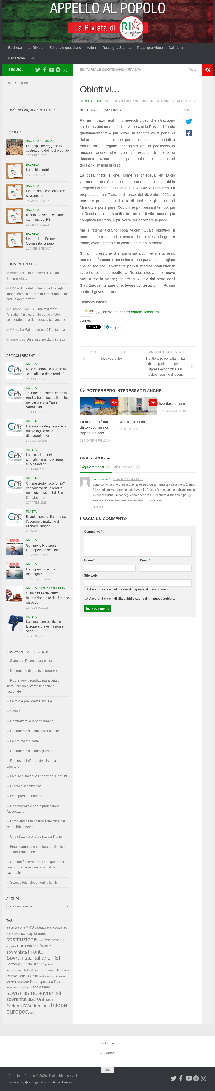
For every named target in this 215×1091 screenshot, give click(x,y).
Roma (9, 987)
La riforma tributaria (24, 741)
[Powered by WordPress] (26, 1082)
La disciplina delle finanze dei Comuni (38, 776)
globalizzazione (32, 964)
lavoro (51, 970)
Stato (49, 999)
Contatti (109, 1053)
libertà (21, 976)
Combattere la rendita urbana (32, 721)
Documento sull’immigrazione (32, 751)
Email (145, 560)
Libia (29, 976)
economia (11, 946)
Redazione (16, 58)
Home (109, 1043)
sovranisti (49, 993)
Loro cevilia (100, 479)
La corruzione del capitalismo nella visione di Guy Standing (46, 459)
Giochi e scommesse (25, 786)
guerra (49, 964)
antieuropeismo (15, 927)
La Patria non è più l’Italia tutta (42, 329)
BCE (23, 933)
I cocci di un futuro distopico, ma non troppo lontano (95, 427)
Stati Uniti (36, 999)
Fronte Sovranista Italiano (28, 955)
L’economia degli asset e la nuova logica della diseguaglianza (46, 430)
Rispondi (97, 506)
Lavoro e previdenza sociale (31, 701)
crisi (40, 940)
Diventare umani (171, 403)
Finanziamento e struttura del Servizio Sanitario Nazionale (36, 849)
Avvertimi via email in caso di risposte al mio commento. (130, 589)
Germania (13, 964)
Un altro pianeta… (133, 422)
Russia (18, 987)
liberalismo (62, 970)
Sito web (90, 575)
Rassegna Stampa (116, 48)
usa (31, 1012)
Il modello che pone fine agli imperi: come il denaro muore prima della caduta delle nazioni (36, 293)
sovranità (16, 999)
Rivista (134, 70)
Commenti (98, 467)
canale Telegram (145, 312)
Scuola (15, 711)
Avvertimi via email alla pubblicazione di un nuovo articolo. (132, 598)
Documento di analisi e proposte (34, 670)
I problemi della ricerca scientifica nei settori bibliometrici (35, 823)
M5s (36, 976)
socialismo (41, 987)
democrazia (54, 940)
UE (44, 1006)
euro (21, 945)
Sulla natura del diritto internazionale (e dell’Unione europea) (47, 597)
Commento (93, 531)
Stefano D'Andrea (24, 1005)
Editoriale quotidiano (65, 48)
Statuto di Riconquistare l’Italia (32, 661)
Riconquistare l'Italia (47, 981)
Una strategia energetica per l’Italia (36, 836)
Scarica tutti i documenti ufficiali (33, 882)
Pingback (129, 467)
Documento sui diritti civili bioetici (35, 731)
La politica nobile (38, 170)
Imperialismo (14, 970)
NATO (54, 976)
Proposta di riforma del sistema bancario (31, 763)
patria (62, 976)
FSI (55, 957)
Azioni (92, 48)
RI (32, 58)
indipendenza (31, 970)
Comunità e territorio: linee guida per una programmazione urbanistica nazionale (35, 867)
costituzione (21, 939)
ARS (30, 927)
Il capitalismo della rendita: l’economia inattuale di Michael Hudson (46, 521)
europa (33, 946)
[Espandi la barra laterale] (207, 70)
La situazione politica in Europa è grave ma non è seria (45, 626)
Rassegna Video (150, 48)
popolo (10, 981)
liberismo (11, 976)
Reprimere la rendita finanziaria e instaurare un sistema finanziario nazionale (33, 686)
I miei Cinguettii (17, 83)
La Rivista (35, 48)
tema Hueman (62, 1082)
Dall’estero (177, 48)
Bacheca (15, 48)
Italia (42, 969)
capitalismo (36, 933)
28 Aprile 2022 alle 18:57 (128, 479)
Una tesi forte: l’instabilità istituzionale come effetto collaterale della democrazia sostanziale (36, 314)
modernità (44, 976)
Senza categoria (52, 588)
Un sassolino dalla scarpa (45, 339)
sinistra (27, 987)
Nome (89, 560)
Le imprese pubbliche (26, 796)
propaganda (22, 981)
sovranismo (22, 992)
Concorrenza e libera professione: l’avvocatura (33, 808)
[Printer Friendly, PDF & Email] (91, 312)
